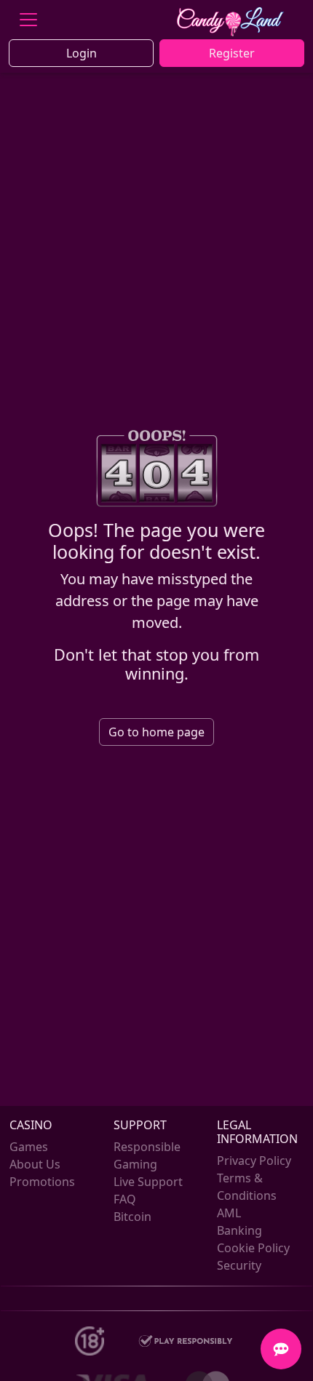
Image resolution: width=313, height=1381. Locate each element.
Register (232, 53)
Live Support (148, 1182)
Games (28, 1147)
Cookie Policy (253, 1248)
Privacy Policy (254, 1161)
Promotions (42, 1182)
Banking (239, 1230)
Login (81, 53)
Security (239, 1265)
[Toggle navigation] (28, 19)
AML (229, 1213)
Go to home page (156, 732)
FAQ (125, 1199)
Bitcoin (132, 1217)
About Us (34, 1164)
